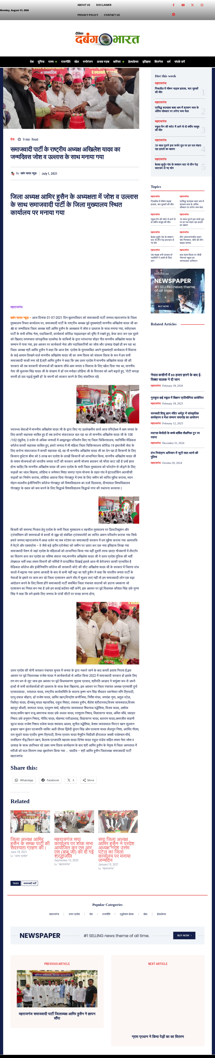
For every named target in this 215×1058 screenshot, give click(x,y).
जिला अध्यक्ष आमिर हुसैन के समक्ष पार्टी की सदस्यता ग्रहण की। (30, 843)
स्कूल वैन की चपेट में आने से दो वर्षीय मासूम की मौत (163, 221)
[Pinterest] (125, 173)
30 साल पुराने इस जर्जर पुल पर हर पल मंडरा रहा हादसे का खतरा (192, 222)
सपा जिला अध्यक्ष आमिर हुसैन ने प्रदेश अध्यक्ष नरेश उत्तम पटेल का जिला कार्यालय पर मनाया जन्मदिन (116, 850)
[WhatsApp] (135, 173)
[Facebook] (173, 5)
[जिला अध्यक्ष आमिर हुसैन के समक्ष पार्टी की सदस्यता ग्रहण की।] (30, 821)
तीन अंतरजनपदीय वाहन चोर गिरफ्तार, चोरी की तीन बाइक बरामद (191, 240)
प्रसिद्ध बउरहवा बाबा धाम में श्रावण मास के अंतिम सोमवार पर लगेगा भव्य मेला (177, 109)
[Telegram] (173, 14)
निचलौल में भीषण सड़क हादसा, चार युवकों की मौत (162, 203)
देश (12, 139)
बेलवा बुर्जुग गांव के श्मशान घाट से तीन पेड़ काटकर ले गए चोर (162, 240)
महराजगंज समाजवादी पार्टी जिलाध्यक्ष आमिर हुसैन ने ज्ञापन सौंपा (57, 1016)
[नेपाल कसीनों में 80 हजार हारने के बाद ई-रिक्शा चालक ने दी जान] (178, 350)
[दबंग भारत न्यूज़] (13, 174)
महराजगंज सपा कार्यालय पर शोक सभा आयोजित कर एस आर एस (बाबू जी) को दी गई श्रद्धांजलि (74, 848)
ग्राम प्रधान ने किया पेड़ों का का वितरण (158, 1037)
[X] (115, 173)
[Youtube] (183, 5)
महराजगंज (160, 83)
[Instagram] (202, 5)
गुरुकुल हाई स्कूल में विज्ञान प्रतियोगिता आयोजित (177, 397)
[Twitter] (192, 5)
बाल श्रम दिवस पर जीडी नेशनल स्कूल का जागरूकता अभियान (190, 257)
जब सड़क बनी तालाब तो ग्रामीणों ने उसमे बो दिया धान (161, 257)
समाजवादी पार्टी (30, 883)
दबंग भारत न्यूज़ (29, 173)
